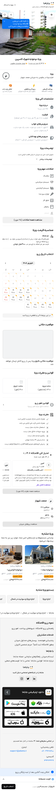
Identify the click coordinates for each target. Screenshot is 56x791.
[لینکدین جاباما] (34, 678)
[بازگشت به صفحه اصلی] (7, 692)
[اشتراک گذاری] (11, 14)
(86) (34, 63)
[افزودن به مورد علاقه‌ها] (4, 14)
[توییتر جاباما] (28, 678)
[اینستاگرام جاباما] (21, 678)
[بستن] (4, 21)
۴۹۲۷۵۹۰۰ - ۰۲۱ (48, 751)
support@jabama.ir (18, 751)
